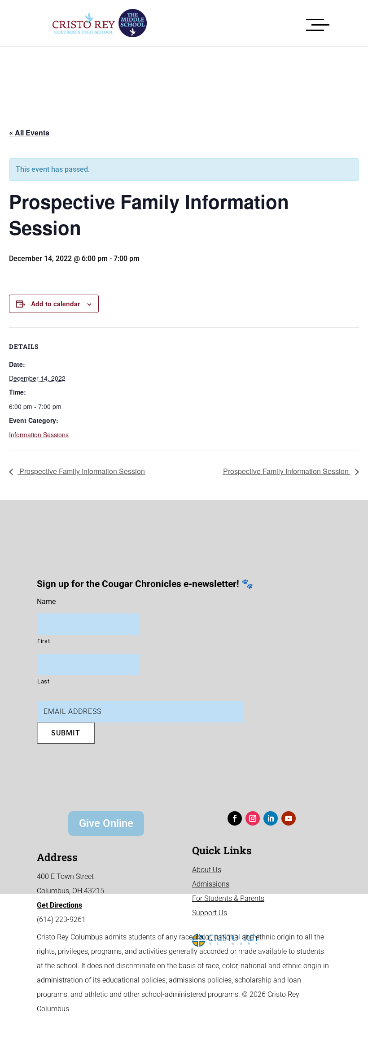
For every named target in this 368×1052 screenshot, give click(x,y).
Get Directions (59, 905)
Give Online (106, 823)
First (43, 641)
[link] (93, 23)
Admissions (210, 884)
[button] (317, 22)
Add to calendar (55, 303)
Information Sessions (39, 434)
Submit (65, 733)
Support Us (209, 913)
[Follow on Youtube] (288, 818)
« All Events (29, 132)
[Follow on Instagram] (252, 818)
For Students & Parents (228, 898)
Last (43, 681)
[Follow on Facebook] (235, 818)
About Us (206, 869)
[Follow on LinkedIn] (270, 818)
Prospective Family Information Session (81, 471)
